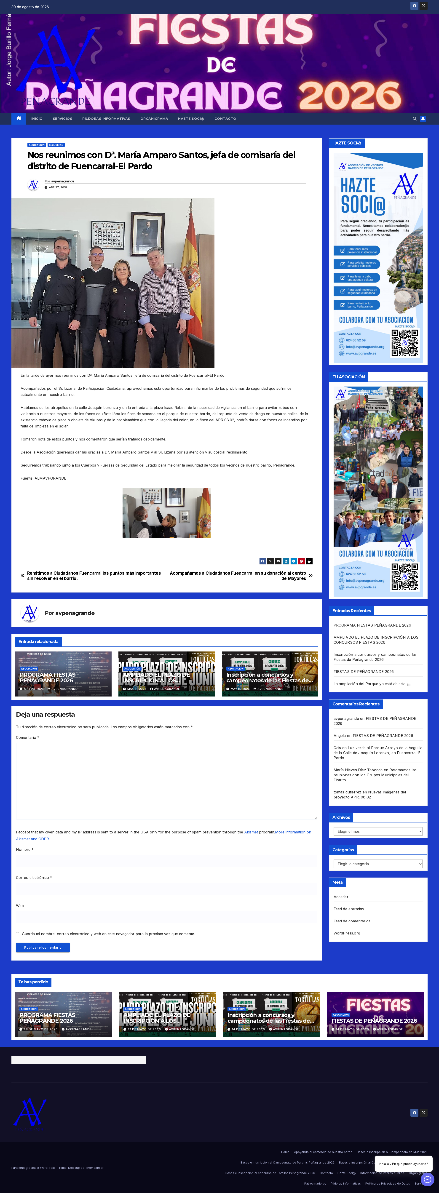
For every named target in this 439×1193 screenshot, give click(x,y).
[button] (415, 118)
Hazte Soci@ (191, 119)
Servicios (62, 119)
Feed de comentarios (352, 921)
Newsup (74, 1167)
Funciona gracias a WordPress (33, 1167)
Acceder (341, 896)
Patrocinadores (315, 1183)
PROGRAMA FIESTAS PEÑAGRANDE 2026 (47, 677)
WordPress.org (347, 933)
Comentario (27, 737)
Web (20, 905)
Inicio (37, 119)
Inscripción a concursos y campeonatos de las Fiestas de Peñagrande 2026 (267, 680)
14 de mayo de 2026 (249, 1029)
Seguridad (56, 145)
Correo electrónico (34, 877)
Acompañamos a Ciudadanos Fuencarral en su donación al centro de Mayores (238, 576)
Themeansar (94, 1167)
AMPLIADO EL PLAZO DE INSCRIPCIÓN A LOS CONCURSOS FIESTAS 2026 (158, 680)
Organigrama (154, 119)
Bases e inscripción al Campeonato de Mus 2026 (392, 1152)
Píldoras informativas (106, 119)
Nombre (25, 849)
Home (285, 1152)
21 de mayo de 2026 (145, 1029)
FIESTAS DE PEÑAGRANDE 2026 (364, 671)
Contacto (225, 119)
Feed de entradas (349, 909)
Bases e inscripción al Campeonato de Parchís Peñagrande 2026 (288, 1162)
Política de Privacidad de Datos (387, 1183)
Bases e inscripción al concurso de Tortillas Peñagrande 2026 (270, 1173)
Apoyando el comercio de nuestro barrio (323, 1152)
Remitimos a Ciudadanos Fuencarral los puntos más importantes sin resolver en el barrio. (94, 576)
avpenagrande (63, 181)
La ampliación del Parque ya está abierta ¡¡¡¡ (372, 683)
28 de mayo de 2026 (41, 1029)
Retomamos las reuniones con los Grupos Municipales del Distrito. (375, 775)
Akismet (251, 832)
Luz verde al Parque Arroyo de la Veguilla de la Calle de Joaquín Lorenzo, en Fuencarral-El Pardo (378, 752)
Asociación (37, 145)
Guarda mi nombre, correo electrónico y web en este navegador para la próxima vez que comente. (108, 933)
